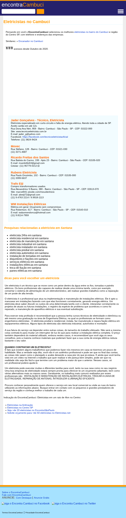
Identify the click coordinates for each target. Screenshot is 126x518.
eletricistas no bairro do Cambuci (91, 32)
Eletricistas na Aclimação (20, 405)
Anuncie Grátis (41, 497)
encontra (23, 5)
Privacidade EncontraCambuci (37, 513)
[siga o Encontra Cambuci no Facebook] (26, 503)
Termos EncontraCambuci (12, 513)
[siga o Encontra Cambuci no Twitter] (74, 503)
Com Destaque (24, 497)
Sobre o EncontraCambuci (15, 492)
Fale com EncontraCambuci (16, 495)
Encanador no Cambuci (31, 41)
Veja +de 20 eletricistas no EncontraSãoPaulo (30, 410)
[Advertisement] (63, 81)
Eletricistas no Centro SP (20, 407)
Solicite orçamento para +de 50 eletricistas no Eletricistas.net (38, 413)
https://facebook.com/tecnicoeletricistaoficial (45, 136)
